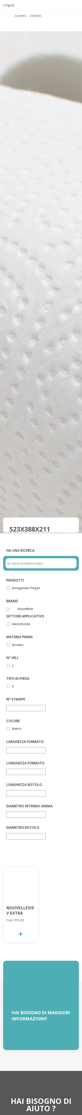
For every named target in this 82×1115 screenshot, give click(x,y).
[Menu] (11, 20)
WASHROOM (21, 624)
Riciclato (18, 645)
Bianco (16, 729)
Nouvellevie (25, 609)
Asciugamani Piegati (26, 588)
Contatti (35, 15)
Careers (20, 15)
